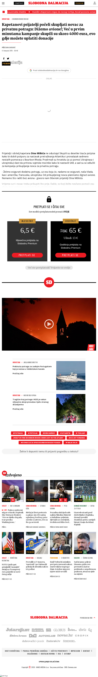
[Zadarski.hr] (53, 641)
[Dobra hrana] (18, 635)
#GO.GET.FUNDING (77, 438)
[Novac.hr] (65, 635)
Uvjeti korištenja (12, 651)
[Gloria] (82, 629)
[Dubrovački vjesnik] (33, 641)
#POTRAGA (18, 433)
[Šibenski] (69, 641)
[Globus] (59, 629)
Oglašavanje (32, 653)
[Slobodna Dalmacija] (48, 3)
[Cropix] (81, 635)
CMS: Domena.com (70, 667)
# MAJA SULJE (71, 442)
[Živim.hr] (72, 629)
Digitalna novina (48, 653)
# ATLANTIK (65, 433)
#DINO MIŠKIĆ (49, 433)
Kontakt (86, 651)
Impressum (75, 651)
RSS (59, 653)
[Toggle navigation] (3, 3)
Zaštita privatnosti (59, 651)
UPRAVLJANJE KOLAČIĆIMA (49, 662)
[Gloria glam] (90, 629)
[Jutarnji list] (18, 629)
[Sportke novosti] (49, 629)
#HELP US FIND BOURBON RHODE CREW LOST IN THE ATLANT (38, 438)
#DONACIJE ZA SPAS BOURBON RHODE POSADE (40, 442)
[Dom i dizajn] (33, 635)
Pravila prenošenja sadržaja (35, 651)
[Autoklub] (47, 635)
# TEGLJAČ (80, 433)
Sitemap (67, 653)
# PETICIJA (32, 433)
